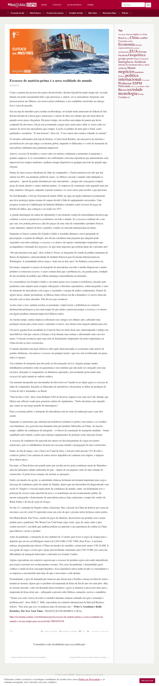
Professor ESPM (130, 83)
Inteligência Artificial (132, 62)
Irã (127, 64)
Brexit (127, 38)
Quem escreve (74, 4)
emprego (137, 48)
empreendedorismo (125, 47)
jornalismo (133, 64)
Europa (143, 51)
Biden (145, 34)
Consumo (123, 41)
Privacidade (145, 80)
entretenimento (123, 52)
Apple (136, 34)
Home (44, 4)
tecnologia (127, 93)
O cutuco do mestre (50, 631)
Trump (141, 94)
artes (141, 34)
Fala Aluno (92, 13)
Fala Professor (35, 13)
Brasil (121, 38)
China (134, 37)
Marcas (141, 64)
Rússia (122, 89)
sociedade (73, 631)
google (122, 58)
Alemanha (121, 34)
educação (138, 45)
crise (130, 41)
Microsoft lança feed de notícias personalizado (29, 657)
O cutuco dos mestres (55, 13)
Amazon (129, 34)
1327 (83, 631)
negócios (126, 71)
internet (121, 64)
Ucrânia (122, 97)
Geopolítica (136, 54)
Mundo (131, 68)
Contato (57, 4)
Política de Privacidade (89, 679)
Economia (65, 631)
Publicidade (124, 86)
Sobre (90, 4)
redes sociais (135, 86)
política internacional (129, 77)
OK (148, 5)
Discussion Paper (109, 13)
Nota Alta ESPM (66, 674)
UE (129, 97)
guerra (130, 58)
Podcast (125, 13)
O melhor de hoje (76, 13)
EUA (133, 51)
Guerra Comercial (141, 58)
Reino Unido (144, 86)
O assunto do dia (17, 13)
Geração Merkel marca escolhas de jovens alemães (88, 657)
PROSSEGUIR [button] (147, 680)
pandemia (139, 72)
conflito (143, 38)
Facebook (123, 55)
